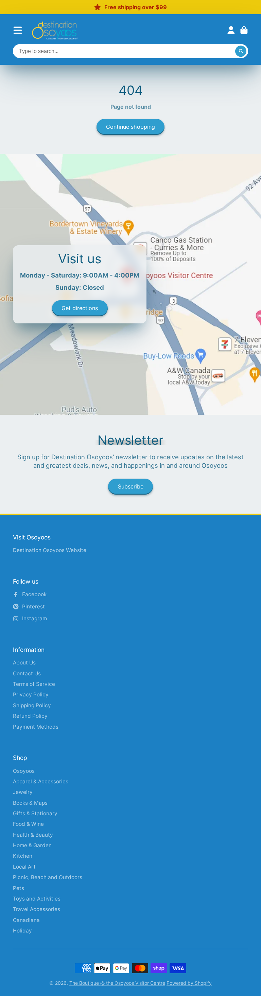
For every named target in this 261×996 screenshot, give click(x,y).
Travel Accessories (36, 909)
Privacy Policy (31, 694)
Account (231, 30)
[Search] (241, 51)
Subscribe (130, 486)
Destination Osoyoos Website (49, 550)
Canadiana (26, 920)
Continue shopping (130, 126)
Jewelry (23, 792)
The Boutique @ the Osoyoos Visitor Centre (117, 983)
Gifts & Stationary (35, 813)
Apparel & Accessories (40, 781)
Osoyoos (24, 771)
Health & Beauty (33, 835)
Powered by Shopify (189, 983)
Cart (244, 30)
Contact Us (27, 673)
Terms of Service (34, 684)
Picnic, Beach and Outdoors (47, 877)
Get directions (80, 308)
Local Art (24, 867)
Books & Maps (30, 803)
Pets (18, 888)
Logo (55, 30)
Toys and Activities (36, 898)
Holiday (22, 930)
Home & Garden (32, 845)
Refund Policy (30, 716)
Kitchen (22, 856)
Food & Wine (28, 824)
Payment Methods (35, 727)
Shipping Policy (32, 705)
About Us (24, 662)
